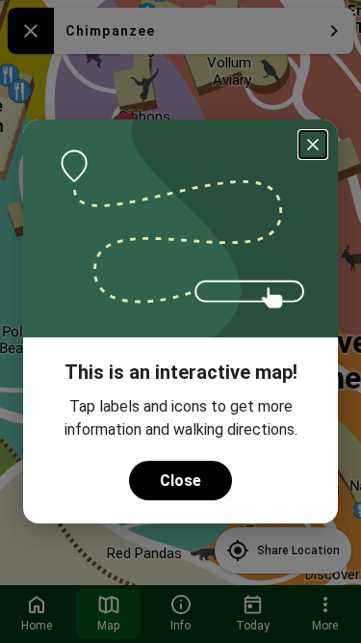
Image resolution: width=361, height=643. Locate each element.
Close (180, 480)
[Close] (312, 144)
